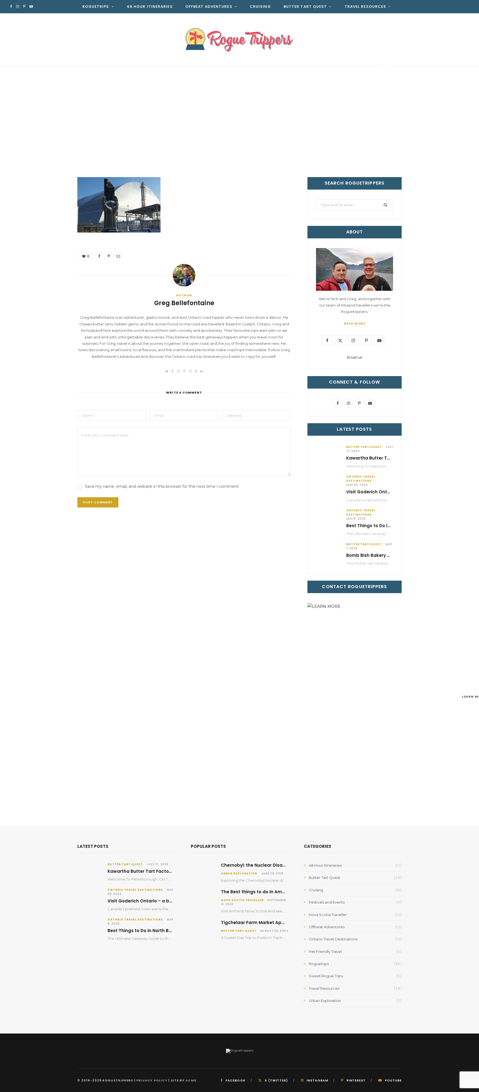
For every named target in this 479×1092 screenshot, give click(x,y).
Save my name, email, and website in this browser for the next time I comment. (162, 486)
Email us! (354, 357)
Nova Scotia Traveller (242, 900)
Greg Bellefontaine (109, 68)
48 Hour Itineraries (150, 6)
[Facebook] (372, 67)
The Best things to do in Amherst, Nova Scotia (272, 892)
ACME (190, 1080)
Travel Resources (365, 6)
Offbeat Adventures (208, 6)
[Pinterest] (380, 67)
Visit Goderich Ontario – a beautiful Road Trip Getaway (169, 901)
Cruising (260, 6)
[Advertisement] (239, 135)
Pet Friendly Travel (325, 951)
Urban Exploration (239, 873)
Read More (354, 323)
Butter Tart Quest (305, 6)
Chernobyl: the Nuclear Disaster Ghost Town (270, 865)
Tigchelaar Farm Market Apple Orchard (264, 922)
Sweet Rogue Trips (326, 976)
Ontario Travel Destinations (360, 478)
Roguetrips (95, 6)
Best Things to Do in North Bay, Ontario (389, 526)
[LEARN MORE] (354, 696)
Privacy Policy (151, 1080)
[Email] (388, 67)
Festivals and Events (327, 902)
